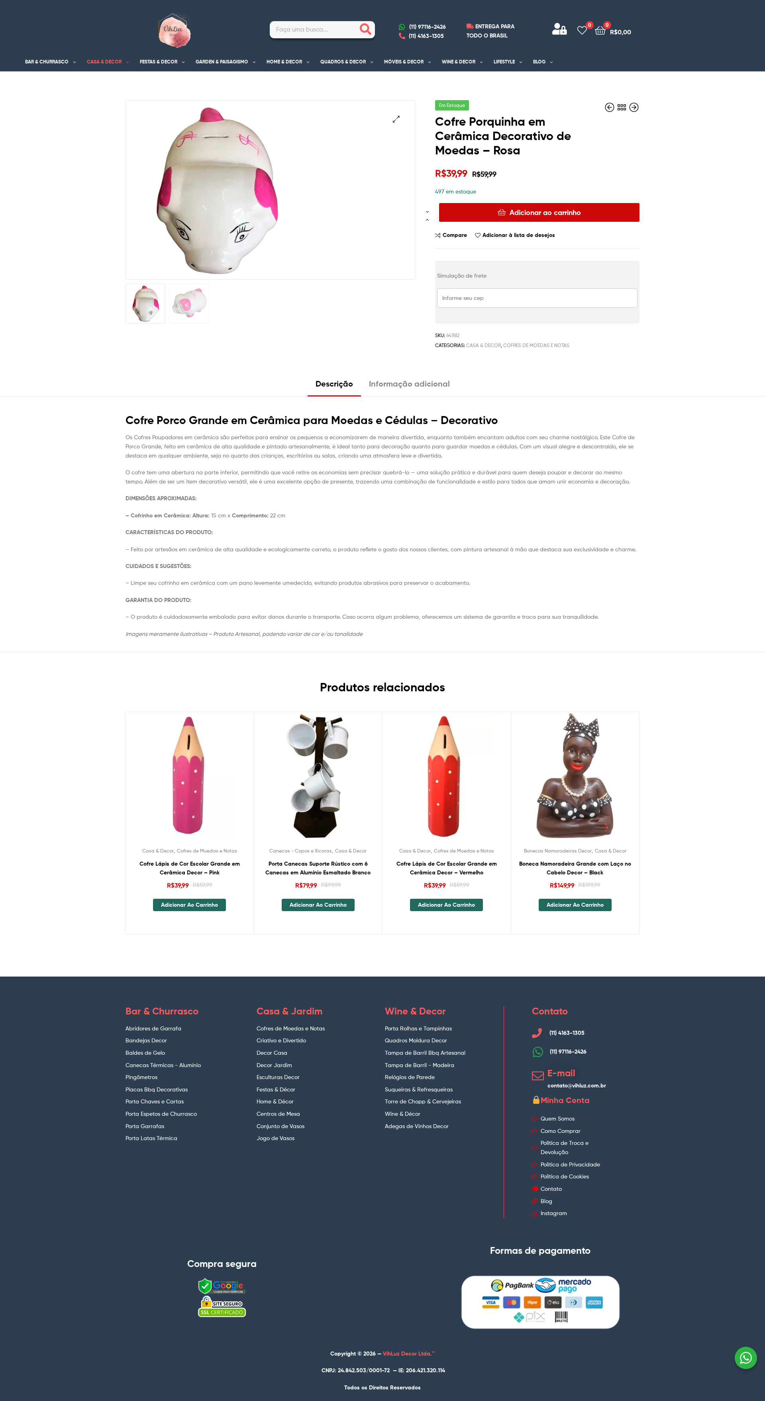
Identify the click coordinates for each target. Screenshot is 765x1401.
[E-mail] (538, 1076)
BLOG (539, 62)
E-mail (561, 1073)
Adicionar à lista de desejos (519, 235)
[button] (396, 119)
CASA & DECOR (104, 62)
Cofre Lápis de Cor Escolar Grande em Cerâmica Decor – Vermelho (446, 868)
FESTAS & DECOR (158, 62)
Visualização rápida (209, 782)
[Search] (365, 29)
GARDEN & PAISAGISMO (222, 62)
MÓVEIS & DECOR (404, 62)
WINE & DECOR (458, 62)
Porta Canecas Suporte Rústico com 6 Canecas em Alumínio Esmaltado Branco (318, 868)
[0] (582, 29)
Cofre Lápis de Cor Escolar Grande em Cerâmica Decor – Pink (189, 868)
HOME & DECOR (284, 62)
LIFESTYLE (504, 62)
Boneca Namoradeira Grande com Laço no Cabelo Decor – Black (575, 868)
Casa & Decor (483, 345)
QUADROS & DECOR (343, 62)
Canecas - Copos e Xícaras (300, 851)
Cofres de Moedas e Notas (536, 345)
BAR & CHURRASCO (47, 62)
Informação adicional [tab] (409, 384)
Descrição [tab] (334, 384)
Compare (455, 235)
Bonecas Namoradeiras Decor (558, 851)
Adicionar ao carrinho (545, 212)
